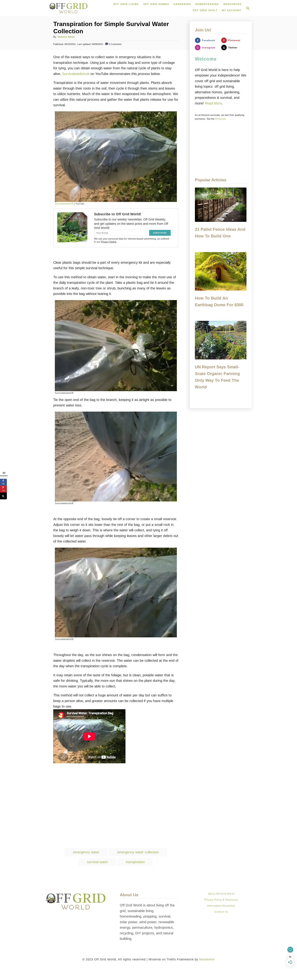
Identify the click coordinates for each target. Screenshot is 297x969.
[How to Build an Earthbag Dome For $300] (220, 271)
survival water (97, 862)
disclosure (220, 119)
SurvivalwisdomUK (64, 203)
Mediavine (207, 959)
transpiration (135, 862)
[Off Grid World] (68, 8)
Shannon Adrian (66, 37)
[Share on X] (3, 495)
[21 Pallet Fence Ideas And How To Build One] (220, 205)
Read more (213, 103)
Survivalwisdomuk (75, 74)
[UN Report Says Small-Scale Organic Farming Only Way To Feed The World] (220, 340)
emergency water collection (138, 852)
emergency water (86, 852)
